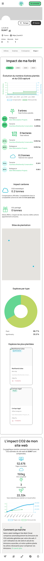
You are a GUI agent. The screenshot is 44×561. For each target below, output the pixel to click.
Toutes (10, 68)
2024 (33, 68)
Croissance (25, 51)
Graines (15, 51)
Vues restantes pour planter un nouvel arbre (21, 496)
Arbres (6, 51)
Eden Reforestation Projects (18, 119)
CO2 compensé (21, 474)
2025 (25, 68)
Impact (35, 51)
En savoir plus (30, 197)
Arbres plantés (21, 485)
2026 (18, 68)
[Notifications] (38, 556)
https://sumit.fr (18, 35)
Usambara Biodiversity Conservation (21, 125)
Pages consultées (21, 464)
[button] (33, 265)
